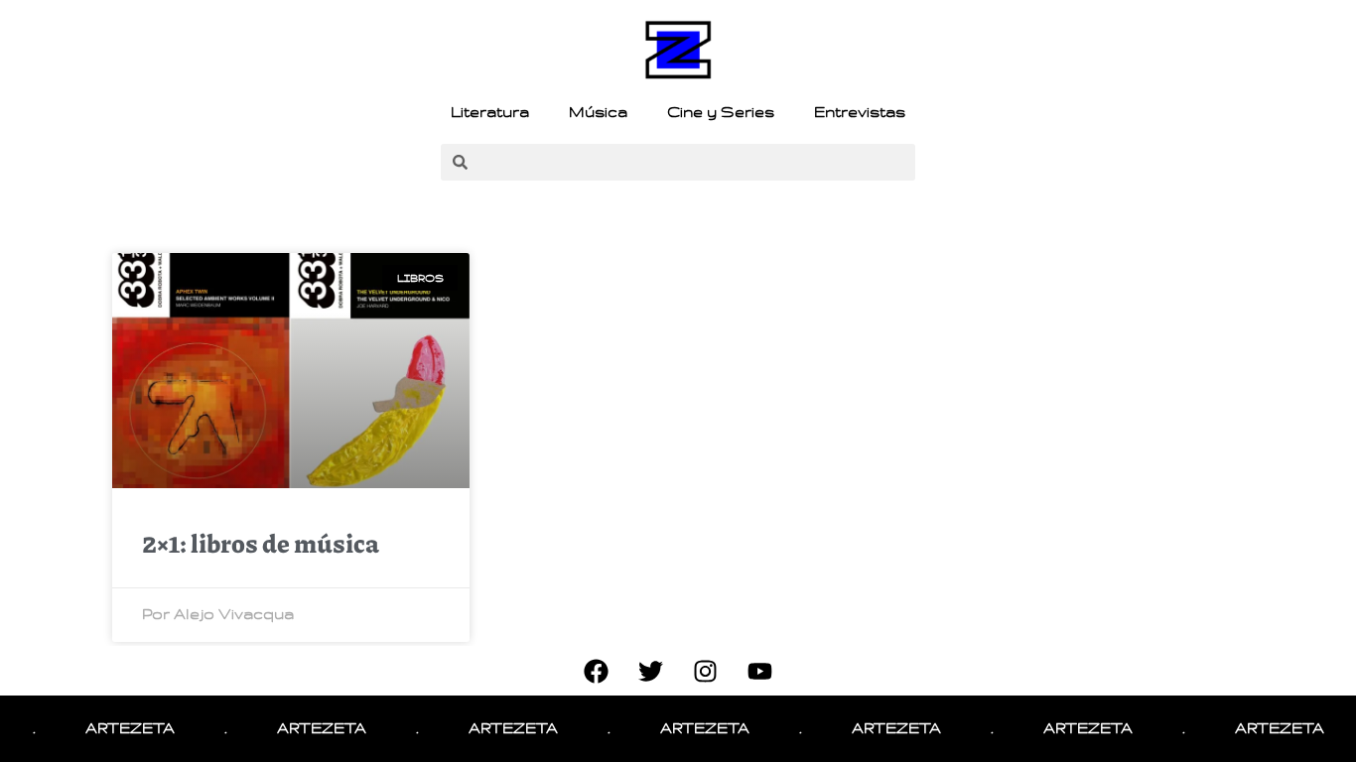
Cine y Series (720, 112)
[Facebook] (596, 671)
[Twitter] (651, 671)
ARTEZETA (117, 728)
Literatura (490, 112)
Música (598, 112)
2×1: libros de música (260, 543)
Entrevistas (859, 112)
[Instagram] (706, 671)
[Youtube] (760, 671)
